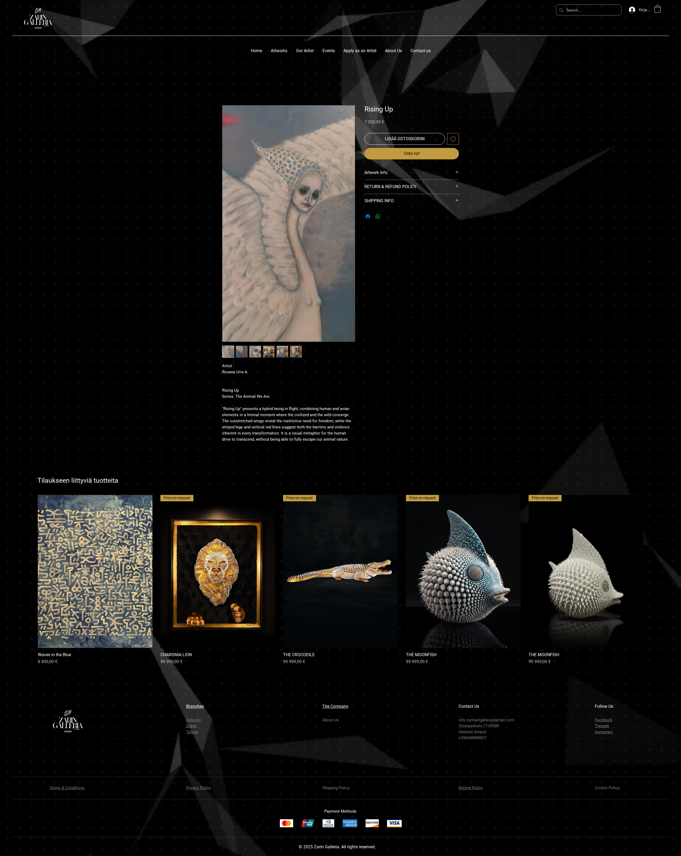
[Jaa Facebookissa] (368, 216)
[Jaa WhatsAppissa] (378, 216)
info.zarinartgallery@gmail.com (486, 720)
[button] (657, 9)
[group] (340, 580)
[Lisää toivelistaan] (453, 139)
